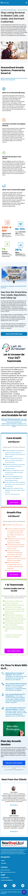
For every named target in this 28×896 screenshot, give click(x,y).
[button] (26, 3)
